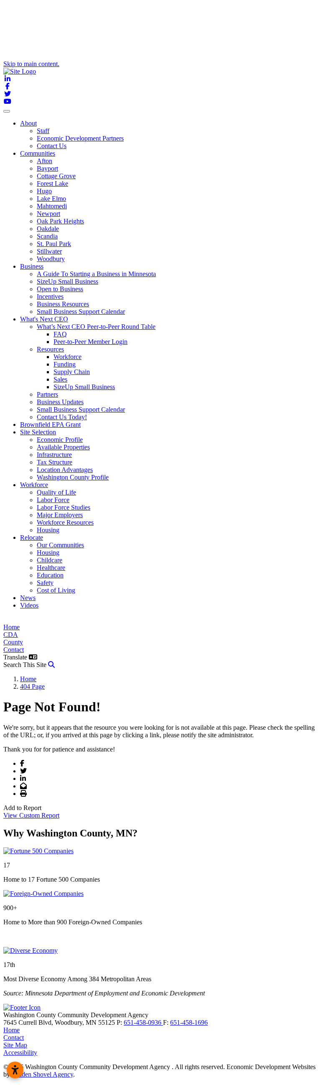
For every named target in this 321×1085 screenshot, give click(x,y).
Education (50, 575)
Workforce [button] (34, 484)
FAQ (60, 334)
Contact (13, 649)
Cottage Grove (56, 176)
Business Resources (63, 304)
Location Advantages (65, 469)
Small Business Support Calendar (81, 311)
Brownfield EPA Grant (50, 424)
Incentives (50, 296)
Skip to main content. (31, 63)
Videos (29, 605)
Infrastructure (54, 454)
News (28, 597)
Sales (60, 379)
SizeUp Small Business (67, 281)
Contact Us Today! (62, 417)
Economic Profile (60, 439)
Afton (44, 160)
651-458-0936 (143, 1022)
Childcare (49, 560)
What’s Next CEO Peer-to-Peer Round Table (96, 326)
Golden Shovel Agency (42, 1074)
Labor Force (53, 499)
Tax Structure (54, 462)
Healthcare (51, 567)
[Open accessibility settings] (15, 1070)
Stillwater (49, 251)
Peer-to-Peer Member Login (90, 341)
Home (11, 627)
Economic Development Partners (80, 138)
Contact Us (51, 145)
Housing (48, 530)
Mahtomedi (52, 206)
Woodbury (51, 258)
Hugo (44, 191)
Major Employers (60, 514)
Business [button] (31, 266)
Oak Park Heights (60, 221)
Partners (47, 394)
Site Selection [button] (38, 432)
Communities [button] (37, 153)
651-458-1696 (189, 1022)
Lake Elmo (51, 198)
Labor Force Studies (63, 507)
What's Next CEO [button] (44, 319)
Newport (48, 213)
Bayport (47, 168)
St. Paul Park (54, 243)
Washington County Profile (73, 477)
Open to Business (60, 288)
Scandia (47, 236)
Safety (45, 582)
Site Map (15, 1045)
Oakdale (48, 228)
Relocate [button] (31, 537)
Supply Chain (72, 371)
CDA (10, 634)
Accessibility (20, 1052)
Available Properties (63, 447)
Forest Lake (52, 183)
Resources (50, 349)
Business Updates (60, 401)
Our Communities (60, 545)
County (13, 642)
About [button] (28, 123)
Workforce (68, 356)
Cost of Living (56, 590)
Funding (65, 364)
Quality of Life (56, 492)
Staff (43, 130)
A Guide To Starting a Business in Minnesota (96, 273)
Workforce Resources (65, 522)
